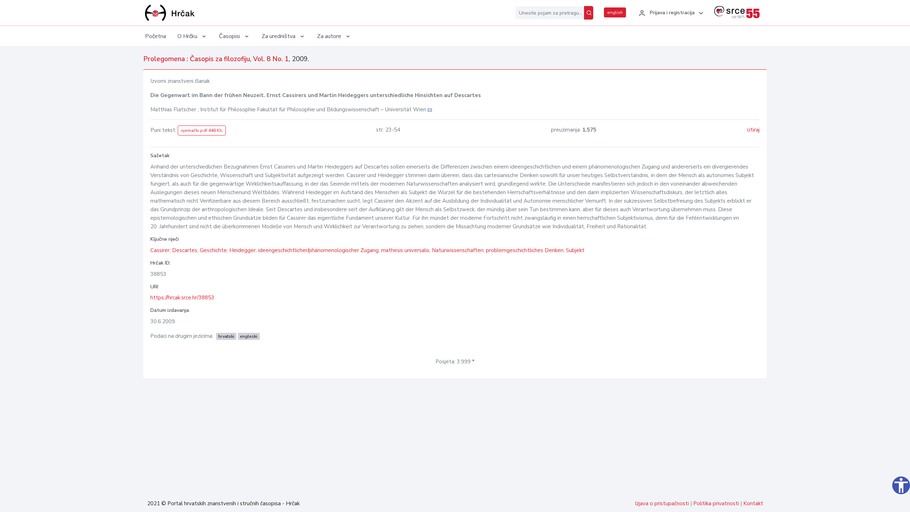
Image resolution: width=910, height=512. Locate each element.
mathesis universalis (405, 250)
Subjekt (575, 250)
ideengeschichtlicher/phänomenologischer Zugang (318, 250)
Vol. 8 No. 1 (271, 59)
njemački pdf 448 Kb (202, 130)
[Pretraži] (588, 13)
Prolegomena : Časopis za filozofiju (196, 59)
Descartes (184, 250)
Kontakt (753, 503)
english (615, 12)
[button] (670, 13)
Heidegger (242, 250)
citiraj (753, 129)
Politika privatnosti (716, 503)
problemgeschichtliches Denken (524, 250)
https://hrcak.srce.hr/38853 (182, 297)
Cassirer (160, 250)
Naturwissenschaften (457, 250)
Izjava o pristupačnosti (662, 503)
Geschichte (213, 250)
